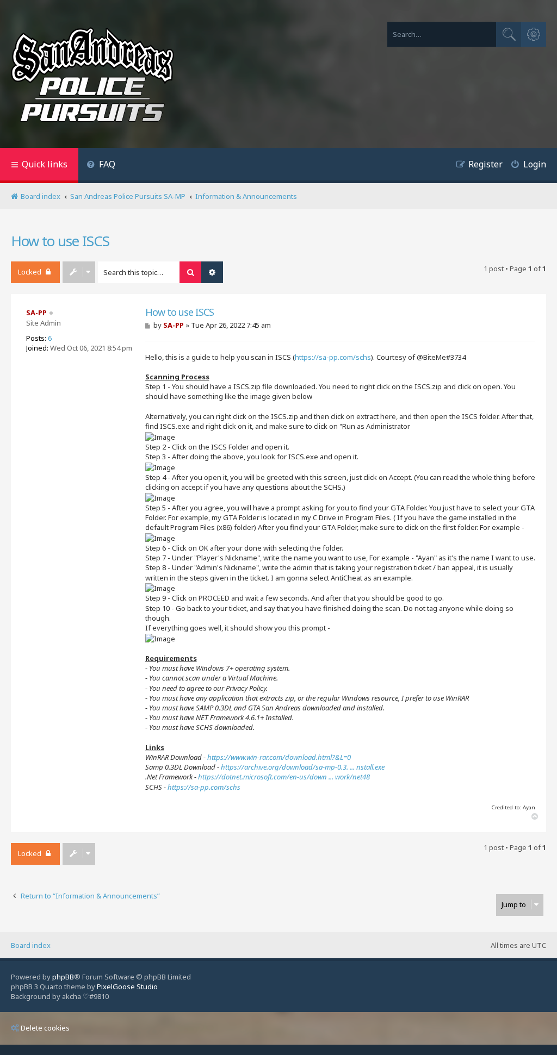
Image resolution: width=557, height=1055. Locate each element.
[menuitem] (100, 165)
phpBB (63, 977)
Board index (31, 945)
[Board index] (92, 76)
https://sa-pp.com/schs (333, 357)
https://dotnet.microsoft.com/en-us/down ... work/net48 (284, 777)
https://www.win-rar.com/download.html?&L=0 (279, 757)
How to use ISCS (60, 241)
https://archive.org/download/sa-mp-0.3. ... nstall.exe (303, 767)
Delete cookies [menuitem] (45, 1028)
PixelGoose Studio (127, 986)
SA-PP (36, 312)
